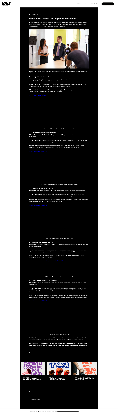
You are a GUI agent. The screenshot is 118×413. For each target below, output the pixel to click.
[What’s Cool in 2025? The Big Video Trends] (85, 368)
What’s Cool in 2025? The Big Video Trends (84, 379)
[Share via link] (30, 352)
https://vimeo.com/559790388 (38, 95)
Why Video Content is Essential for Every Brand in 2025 (32, 379)
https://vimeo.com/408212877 (38, 205)
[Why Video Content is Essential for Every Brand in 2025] (33, 368)
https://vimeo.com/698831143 (38, 151)
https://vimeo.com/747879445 (54, 261)
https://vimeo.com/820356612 (38, 301)
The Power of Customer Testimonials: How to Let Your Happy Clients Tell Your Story (58, 379)
